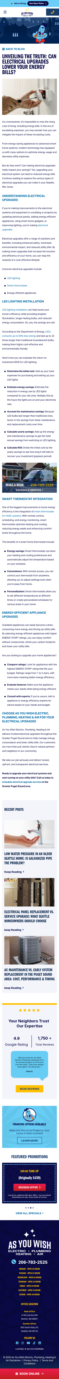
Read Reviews (29, 1088)
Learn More (29, 1140)
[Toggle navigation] (5, 12)
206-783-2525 (42, 485)
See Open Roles (36, 4)
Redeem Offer (28, 1187)
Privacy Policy (30, 1360)
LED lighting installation (14, 309)
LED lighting (13, 278)
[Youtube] (29, 1343)
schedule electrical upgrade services (22, 782)
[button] (25, 1208)
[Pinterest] (34, 1343)
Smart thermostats (17, 285)
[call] (52, 12)
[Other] (39, 1343)
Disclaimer (15, 1360)
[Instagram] (22, 1343)
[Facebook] (17, 1343)
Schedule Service (29, 490)
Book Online (29, 1374)
